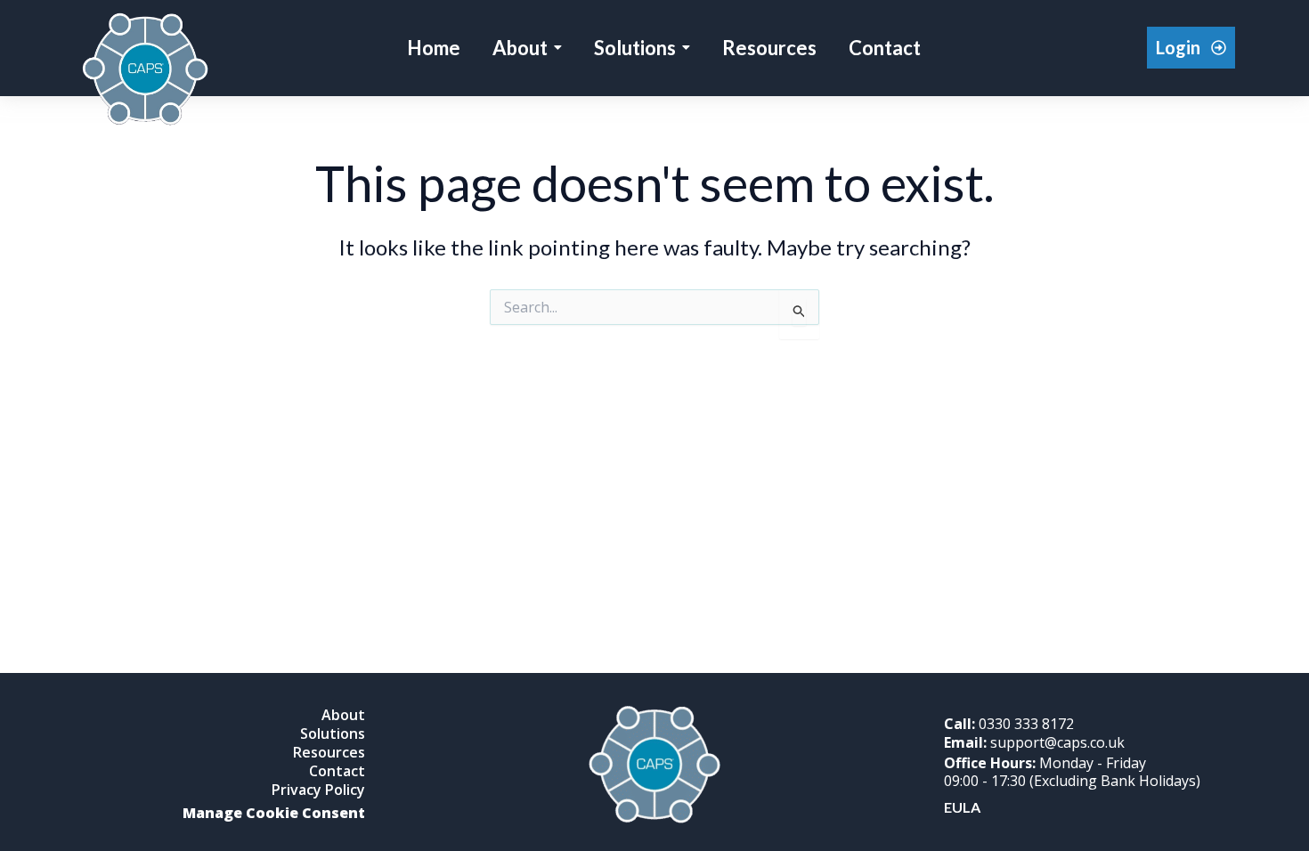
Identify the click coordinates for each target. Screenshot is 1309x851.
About (343, 715)
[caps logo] (145, 70)
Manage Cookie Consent (274, 813)
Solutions (332, 733)
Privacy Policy (318, 789)
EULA (962, 806)
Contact (337, 771)
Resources (329, 752)
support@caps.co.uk (1034, 742)
